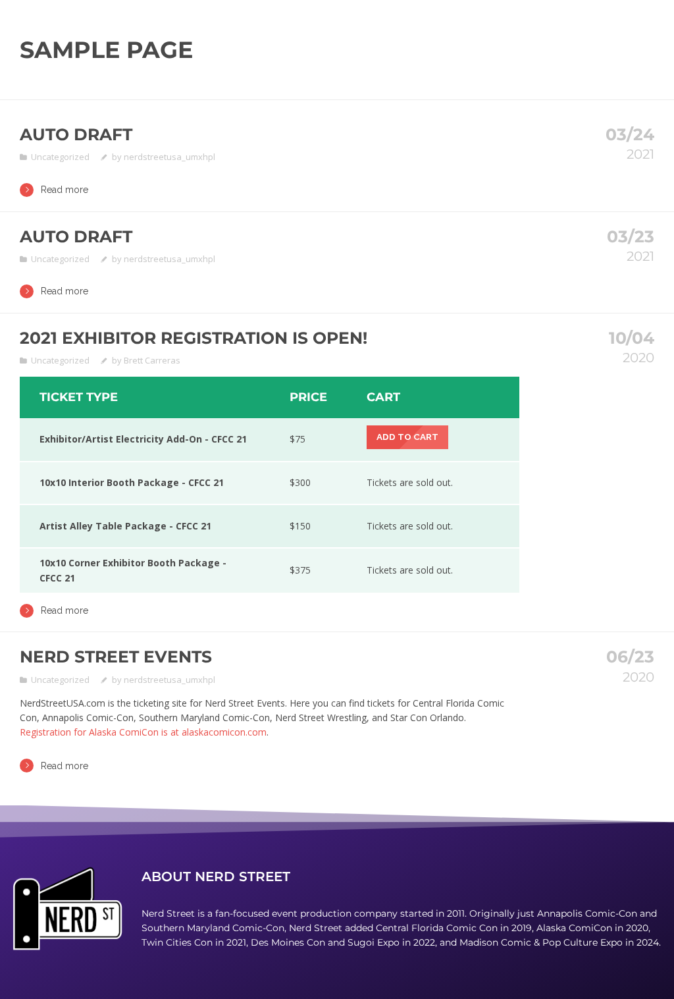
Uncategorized (60, 157)
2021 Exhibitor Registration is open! (193, 338)
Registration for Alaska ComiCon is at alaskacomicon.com (143, 732)
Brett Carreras (152, 360)
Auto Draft (76, 134)
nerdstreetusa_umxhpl (169, 157)
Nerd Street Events (116, 656)
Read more (64, 189)
